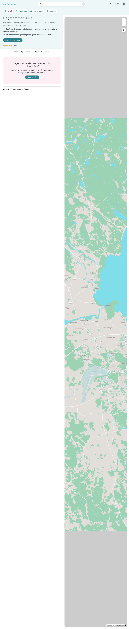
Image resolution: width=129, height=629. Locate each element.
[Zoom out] (124, 24)
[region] (95, 322)
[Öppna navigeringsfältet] (124, 4)
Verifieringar (37, 11)
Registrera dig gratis (13, 40)
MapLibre (109, 625)
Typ (9, 11)
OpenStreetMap (119, 625)
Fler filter (52, 11)
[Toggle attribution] (125, 625)
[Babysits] (9, 4)
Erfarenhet (22, 11)
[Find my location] (124, 30)
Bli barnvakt (114, 4)
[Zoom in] (124, 20)
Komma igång (32, 77)
